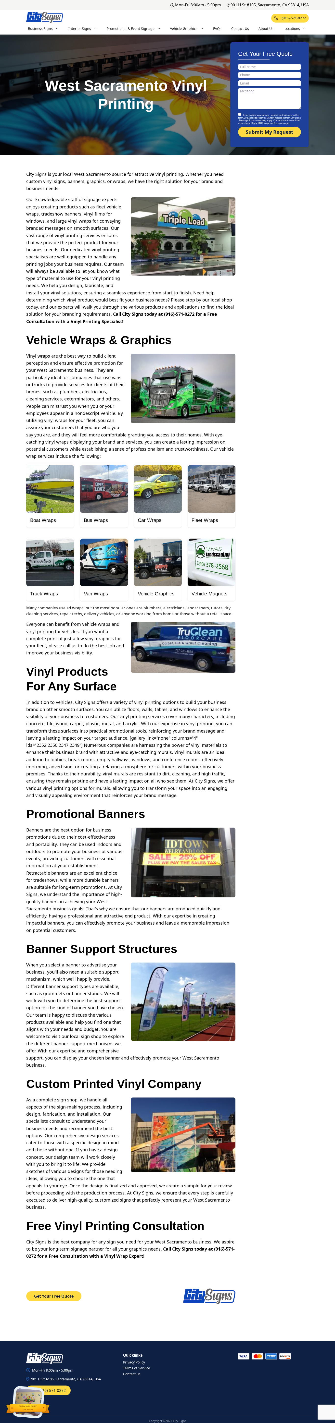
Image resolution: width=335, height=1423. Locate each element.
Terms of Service (136, 1368)
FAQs (217, 28)
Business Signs (40, 28)
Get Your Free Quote (54, 1296)
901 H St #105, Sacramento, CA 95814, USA (270, 5)
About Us (265, 28)
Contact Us (240, 28)
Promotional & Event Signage (131, 28)
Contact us (132, 1374)
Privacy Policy (134, 1362)
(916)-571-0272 (294, 18)
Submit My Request (269, 132)
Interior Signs (79, 28)
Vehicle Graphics (183, 28)
